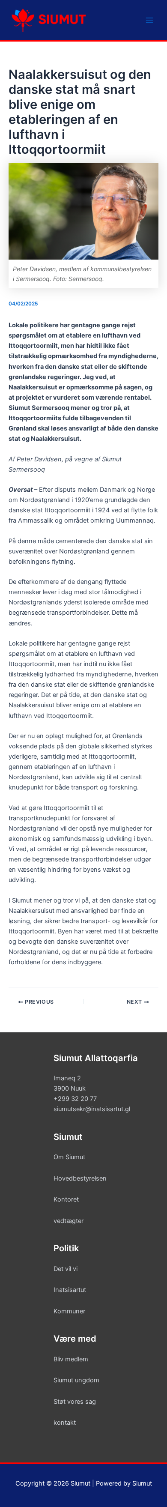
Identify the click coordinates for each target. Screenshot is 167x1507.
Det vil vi (66, 1269)
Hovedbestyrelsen (80, 1178)
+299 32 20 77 (75, 1099)
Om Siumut (69, 1157)
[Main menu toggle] (149, 20)
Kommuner (69, 1311)
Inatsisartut (70, 1290)
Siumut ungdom (76, 1380)
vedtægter (69, 1221)
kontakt (65, 1422)
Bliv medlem (71, 1359)
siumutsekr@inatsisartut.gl (92, 1109)
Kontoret (66, 1199)
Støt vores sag (75, 1401)
